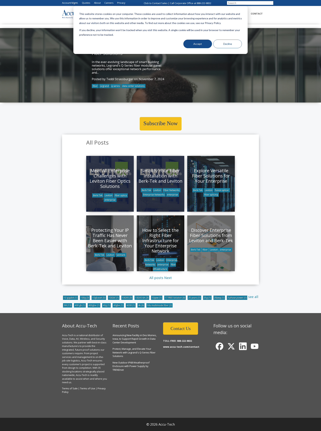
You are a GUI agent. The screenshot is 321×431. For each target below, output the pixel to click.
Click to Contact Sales (156, 3)
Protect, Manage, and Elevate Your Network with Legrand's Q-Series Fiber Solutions (134, 352)
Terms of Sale (70, 388)
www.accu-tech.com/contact (181, 346)
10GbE (114, 297)
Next (168, 277)
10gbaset (98, 297)
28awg (219, 297)
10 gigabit (70, 297)
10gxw (157, 297)
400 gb (80, 305)
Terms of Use (87, 388)
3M (67, 305)
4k (141, 305)
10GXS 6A (141, 297)
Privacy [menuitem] (121, 2)
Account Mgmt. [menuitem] (70, 2)
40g (106, 305)
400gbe (94, 305)
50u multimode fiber (159, 305)
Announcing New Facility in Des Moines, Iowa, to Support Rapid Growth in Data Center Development (135, 339)
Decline (227, 43)
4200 (131, 305)
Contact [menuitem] (257, 13)
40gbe (118, 305)
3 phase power (237, 297)
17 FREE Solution (175, 297)
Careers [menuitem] (109, 2)
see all (253, 296)
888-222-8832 (204, 3)
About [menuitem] (97, 2)
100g (85, 297)
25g (207, 297)
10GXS (127, 297)
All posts (156, 277)
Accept (197, 43)
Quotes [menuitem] (86, 2)
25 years (194, 297)
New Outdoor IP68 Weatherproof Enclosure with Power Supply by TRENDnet (131, 366)
